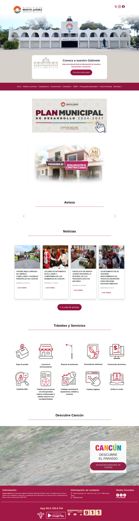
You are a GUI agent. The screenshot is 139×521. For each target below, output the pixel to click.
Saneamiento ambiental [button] (93, 364)
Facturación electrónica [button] (117, 364)
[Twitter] (115, 9)
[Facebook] (123, 9)
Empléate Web (22, 389)
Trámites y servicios (30, 86)
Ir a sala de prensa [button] (69, 307)
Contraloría (67, 86)
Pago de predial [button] (22, 364)
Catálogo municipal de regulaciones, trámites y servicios (69, 391)
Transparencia (43, 86)
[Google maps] (72, 493)
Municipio (117, 86)
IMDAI (75, 86)
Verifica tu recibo (116, 389)
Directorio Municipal (81, 72)
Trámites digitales (93, 389)
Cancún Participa (106, 86)
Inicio (19, 86)
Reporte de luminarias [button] (69, 364)
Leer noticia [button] (22, 288)
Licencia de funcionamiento (46, 366)
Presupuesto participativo (89, 86)
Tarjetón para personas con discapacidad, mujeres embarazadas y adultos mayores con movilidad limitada (46, 394)
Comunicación (55, 86)
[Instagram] (119, 9)
